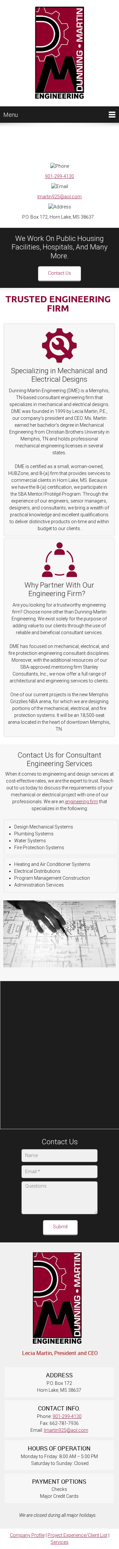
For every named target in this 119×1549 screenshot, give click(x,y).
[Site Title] (59, 53)
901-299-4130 (59, 176)
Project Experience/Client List (77, 1535)
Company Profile (27, 1535)
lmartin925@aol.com (59, 196)
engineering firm (81, 801)
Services (59, 1542)
